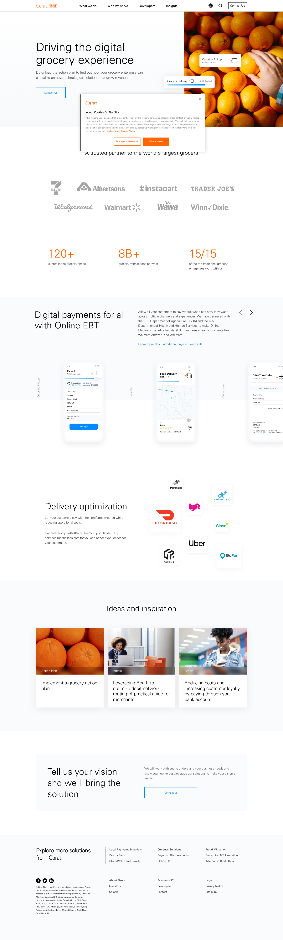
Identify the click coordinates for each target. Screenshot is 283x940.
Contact (162, 892)
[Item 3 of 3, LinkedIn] (51, 880)
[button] (242, 313)
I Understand (156, 141)
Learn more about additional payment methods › (171, 344)
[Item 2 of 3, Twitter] (45, 880)
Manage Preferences (127, 141)
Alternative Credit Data (220, 861)
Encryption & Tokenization (222, 855)
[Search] (220, 6)
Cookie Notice (113, 131)
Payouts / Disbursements (173, 855)
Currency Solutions (169, 849)
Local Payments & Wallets (125, 849)
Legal (209, 880)
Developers (164, 886)
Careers (113, 892)
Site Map (211, 892)
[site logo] (47, 6)
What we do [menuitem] (88, 5)
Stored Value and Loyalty (125, 861)
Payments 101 (166, 880)
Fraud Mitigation (216, 849)
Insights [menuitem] (172, 5)
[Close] (200, 98)
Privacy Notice (215, 886)
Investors (115, 886)
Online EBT (165, 861)
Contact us (171, 792)
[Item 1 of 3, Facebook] (38, 880)
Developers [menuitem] (147, 5)
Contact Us (237, 5)
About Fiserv (117, 880)
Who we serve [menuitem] (117, 5)
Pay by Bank (117, 855)
